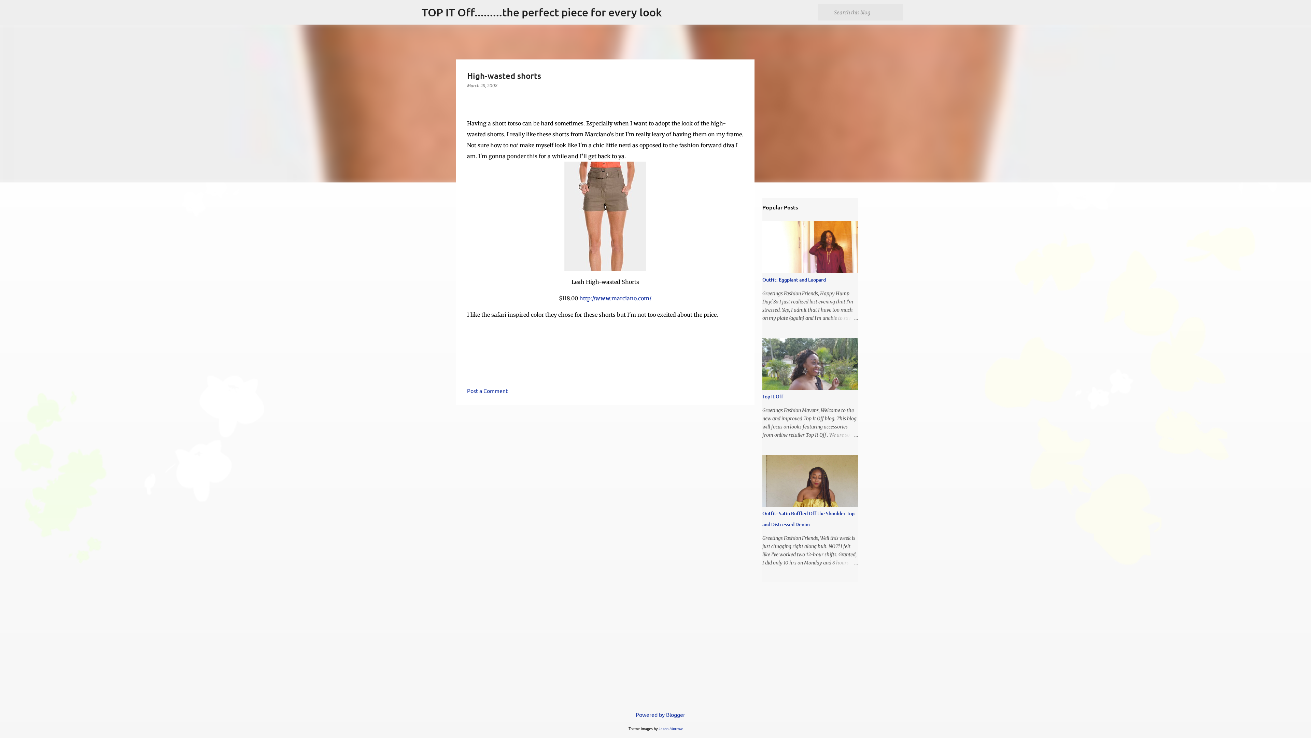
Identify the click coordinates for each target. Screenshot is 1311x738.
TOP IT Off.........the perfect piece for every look (542, 12)
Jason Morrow (671, 728)
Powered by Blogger (659, 714)
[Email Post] (471, 332)
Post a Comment (487, 390)
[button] (471, 99)
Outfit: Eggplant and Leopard (794, 279)
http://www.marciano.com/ (615, 298)
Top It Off (772, 396)
